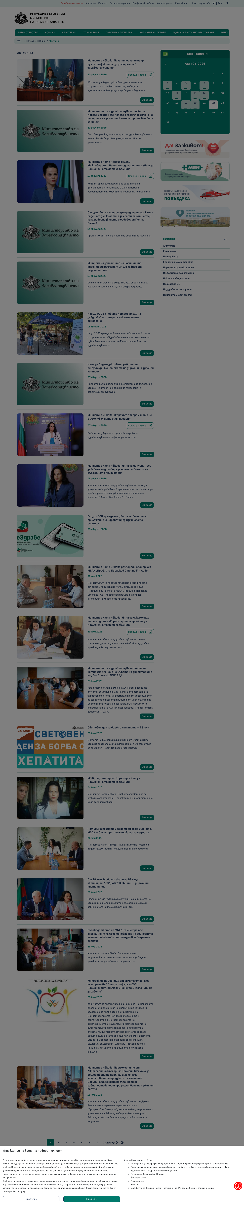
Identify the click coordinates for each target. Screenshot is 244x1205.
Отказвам (31, 1199)
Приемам (91, 1199)
